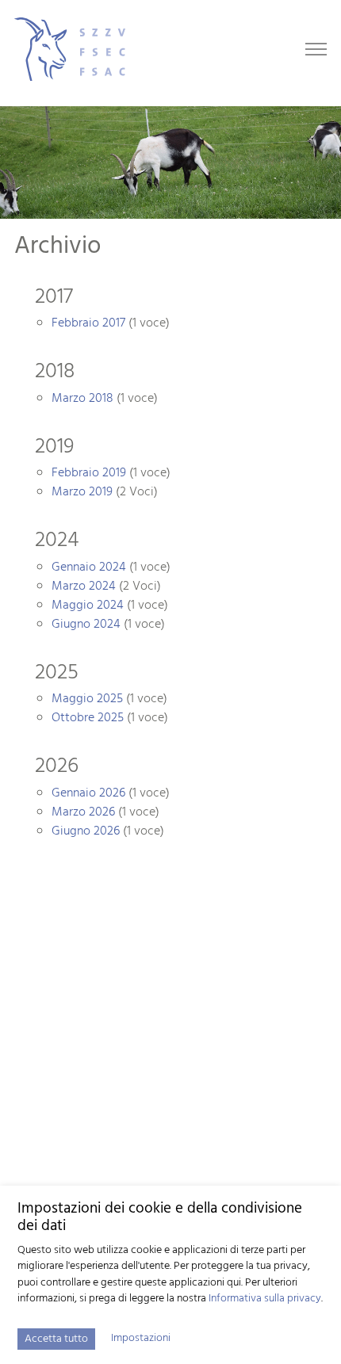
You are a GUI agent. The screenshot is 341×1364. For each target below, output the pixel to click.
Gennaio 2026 (88, 793)
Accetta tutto (56, 1339)
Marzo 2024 (84, 586)
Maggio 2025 (87, 699)
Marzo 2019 (82, 492)
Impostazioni (140, 1339)
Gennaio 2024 (89, 567)
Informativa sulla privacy (265, 1298)
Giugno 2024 (86, 624)
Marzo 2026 (83, 812)
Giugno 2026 (86, 831)
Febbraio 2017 (88, 323)
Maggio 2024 (88, 605)
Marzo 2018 (82, 398)
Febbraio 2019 (89, 473)
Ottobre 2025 (88, 718)
